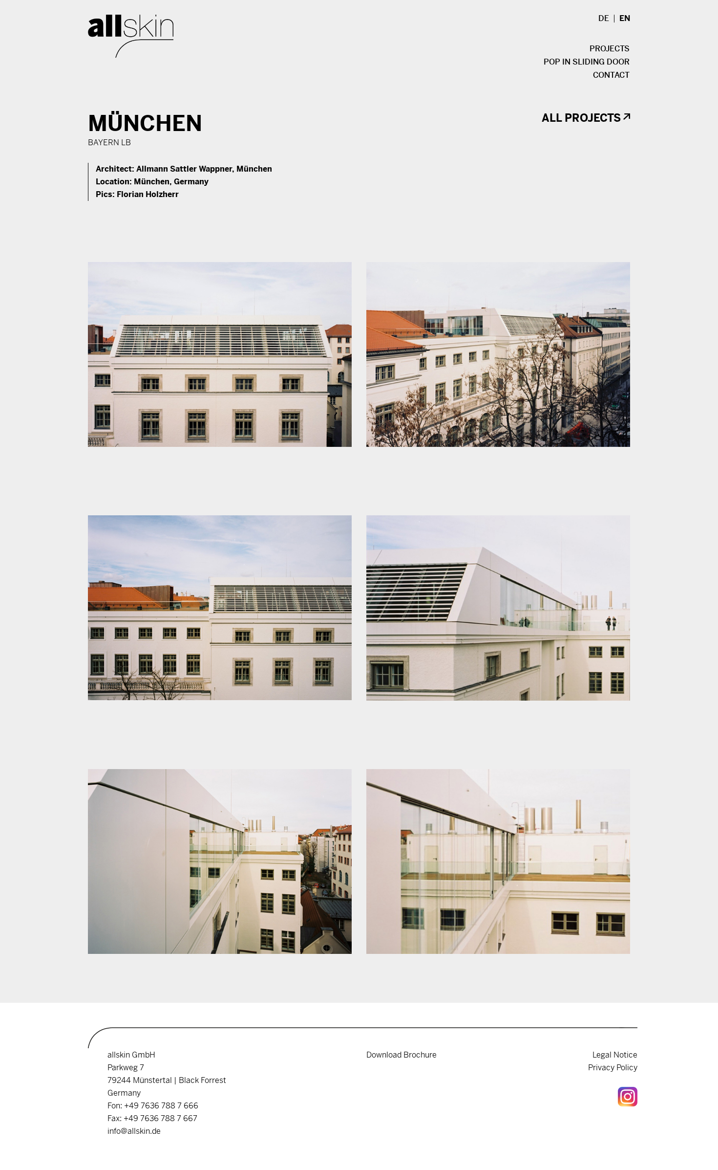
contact (611, 75)
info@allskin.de (134, 1131)
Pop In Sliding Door (587, 62)
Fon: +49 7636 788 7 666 (152, 1106)
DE (603, 18)
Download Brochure (401, 1055)
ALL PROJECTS (581, 118)
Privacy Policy (612, 1067)
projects (610, 48)
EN (624, 18)
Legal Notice (614, 1055)
